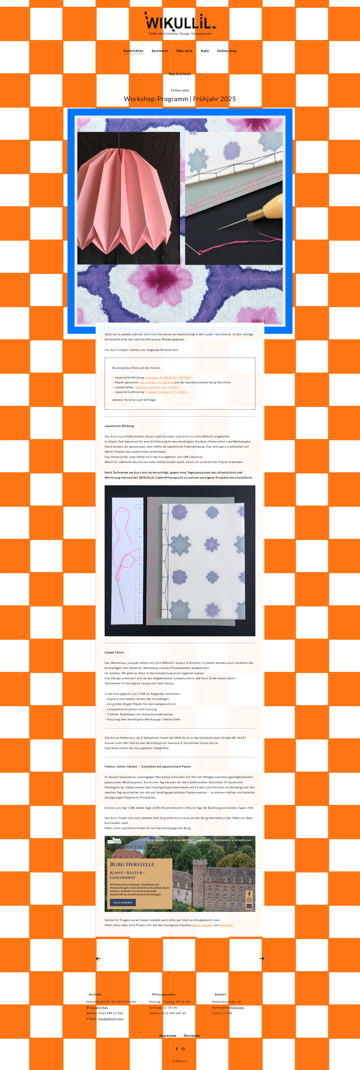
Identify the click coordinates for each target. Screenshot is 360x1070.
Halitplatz (237, 1007)
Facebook (176, 1048)
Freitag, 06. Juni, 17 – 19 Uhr (167, 392)
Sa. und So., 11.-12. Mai (157, 382)
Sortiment (160, 51)
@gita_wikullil (202, 925)
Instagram (183, 1048)
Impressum (167, 1035)
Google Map (99, 1007)
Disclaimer (192, 1035)
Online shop (227, 51)
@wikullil (226, 925)
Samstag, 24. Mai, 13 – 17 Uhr (156, 387)
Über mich (184, 51)
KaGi (205, 51)
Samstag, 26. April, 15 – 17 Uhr (168, 377)
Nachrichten (133, 51)
